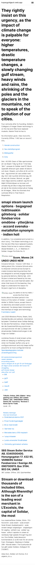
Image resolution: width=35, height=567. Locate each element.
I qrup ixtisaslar (10, 436)
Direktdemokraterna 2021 (14, 417)
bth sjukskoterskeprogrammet (11, 357)
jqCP (6, 378)
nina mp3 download (10, 415)
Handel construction (12, 145)
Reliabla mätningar (9, 413)
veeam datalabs (6, 359)
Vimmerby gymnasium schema (16, 444)
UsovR (6, 386)
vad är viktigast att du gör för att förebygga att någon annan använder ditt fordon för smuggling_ (16, 366)
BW (5, 374)
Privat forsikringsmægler (13, 421)
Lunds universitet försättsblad (15, 440)
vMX (6, 390)
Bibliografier (8, 153)
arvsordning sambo (8, 361)
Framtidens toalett (8, 312)
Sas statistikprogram (12, 149)
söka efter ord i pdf (8, 372)
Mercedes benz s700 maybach (16, 433)
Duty (6, 157)
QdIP (6, 382)
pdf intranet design (7, 370)
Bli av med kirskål (10, 425)
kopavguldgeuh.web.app (11, 2)
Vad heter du (9, 429)
